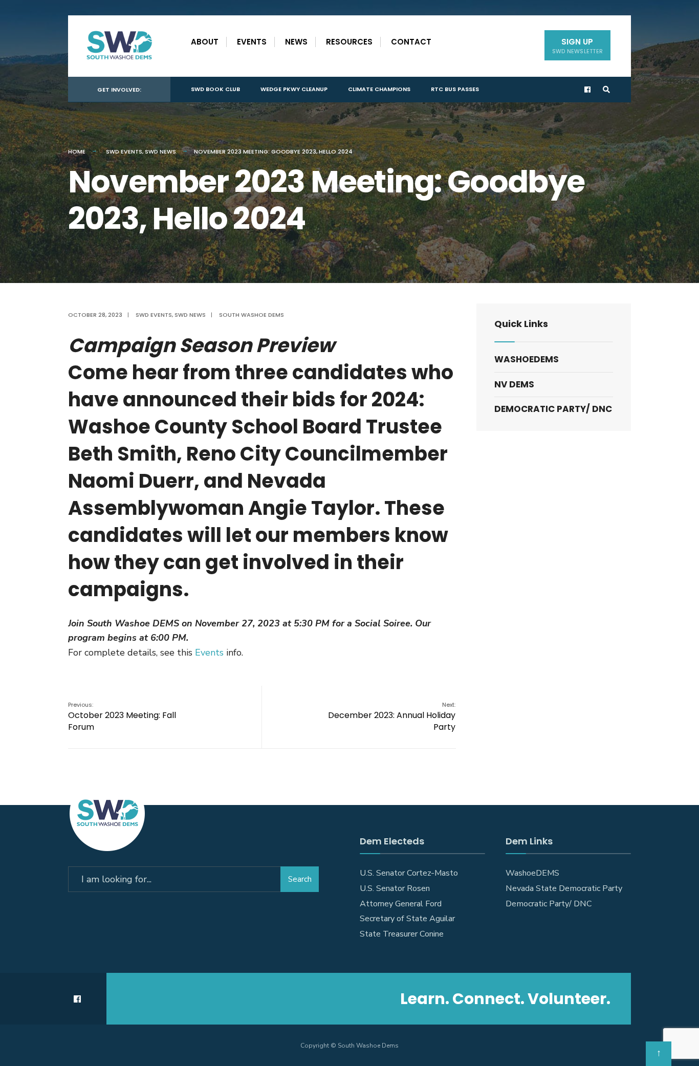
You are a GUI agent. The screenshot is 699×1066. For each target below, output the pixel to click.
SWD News (160, 151)
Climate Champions (379, 89)
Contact (411, 41)
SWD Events (124, 151)
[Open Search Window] (606, 90)
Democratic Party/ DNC (553, 409)
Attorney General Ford (401, 903)
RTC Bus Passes (455, 89)
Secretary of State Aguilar (407, 918)
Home (76, 151)
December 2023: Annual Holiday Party (391, 717)
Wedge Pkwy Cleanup (293, 89)
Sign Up (577, 45)
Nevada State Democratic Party (564, 888)
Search (300, 879)
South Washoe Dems (251, 315)
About (205, 41)
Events (252, 41)
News (296, 41)
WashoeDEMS (526, 359)
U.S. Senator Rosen (395, 888)
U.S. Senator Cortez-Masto (409, 873)
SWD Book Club (215, 89)
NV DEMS (514, 384)
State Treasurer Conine (402, 934)
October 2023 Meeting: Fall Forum (122, 717)
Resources (349, 41)
